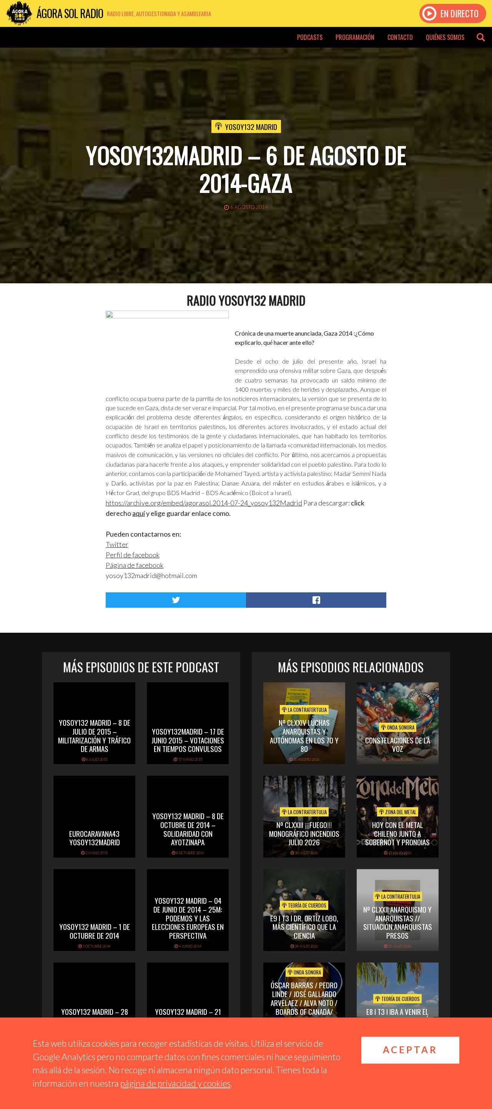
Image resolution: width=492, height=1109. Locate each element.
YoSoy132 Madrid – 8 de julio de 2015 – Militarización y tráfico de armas (94, 735)
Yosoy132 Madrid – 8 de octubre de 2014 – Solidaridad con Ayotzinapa (188, 828)
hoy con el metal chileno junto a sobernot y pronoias (397, 833)
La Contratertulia (307, 709)
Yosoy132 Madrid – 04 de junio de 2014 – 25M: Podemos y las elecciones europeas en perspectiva (188, 918)
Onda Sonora (400, 727)
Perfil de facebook (133, 554)
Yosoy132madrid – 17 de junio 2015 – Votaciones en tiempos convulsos (187, 740)
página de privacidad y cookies (175, 1083)
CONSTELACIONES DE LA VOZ (397, 744)
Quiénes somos (445, 37)
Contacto (400, 37)
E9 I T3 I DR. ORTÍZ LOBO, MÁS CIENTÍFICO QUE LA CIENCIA (304, 927)
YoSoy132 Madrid (251, 126)
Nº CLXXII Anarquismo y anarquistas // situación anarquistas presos (397, 922)
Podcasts (309, 37)
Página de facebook (134, 565)
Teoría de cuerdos (306, 905)
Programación (355, 37)
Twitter (117, 544)
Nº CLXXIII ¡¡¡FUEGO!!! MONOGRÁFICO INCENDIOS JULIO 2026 (304, 833)
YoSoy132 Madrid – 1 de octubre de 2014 (94, 931)
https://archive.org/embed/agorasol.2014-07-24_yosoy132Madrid (204, 503)
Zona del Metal (400, 812)
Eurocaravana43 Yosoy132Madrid (94, 838)
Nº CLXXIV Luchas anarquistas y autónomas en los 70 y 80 (304, 735)
